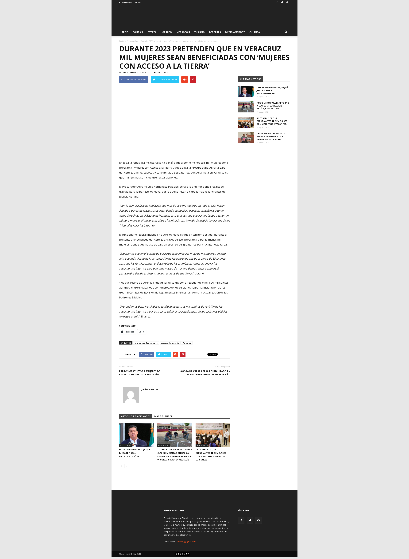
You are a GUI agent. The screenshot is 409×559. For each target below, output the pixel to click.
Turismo (199, 32)
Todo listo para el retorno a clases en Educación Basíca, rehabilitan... (273, 105)
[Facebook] (276, 2)
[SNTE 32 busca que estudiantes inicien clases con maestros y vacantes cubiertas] (213, 435)
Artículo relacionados (135, 416)
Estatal (153, 32)
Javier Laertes (129, 72)
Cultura (254, 32)
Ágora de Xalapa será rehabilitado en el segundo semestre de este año (205, 372)
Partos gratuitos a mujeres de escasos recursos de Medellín (139, 372)
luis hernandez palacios (146, 343)
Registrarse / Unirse (130, 2)
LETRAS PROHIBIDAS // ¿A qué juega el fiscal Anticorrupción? (134, 453)
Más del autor (163, 416)
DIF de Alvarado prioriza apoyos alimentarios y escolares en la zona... (271, 136)
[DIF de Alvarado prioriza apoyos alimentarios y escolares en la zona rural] (246, 137)
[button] (286, 32)
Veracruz (187, 343)
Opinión (167, 32)
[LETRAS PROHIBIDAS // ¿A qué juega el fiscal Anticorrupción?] (136, 435)
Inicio (124, 32)
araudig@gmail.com (186, 541)
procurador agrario (170, 343)
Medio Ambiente (235, 32)
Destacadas (125, 445)
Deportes (215, 32)
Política (138, 32)
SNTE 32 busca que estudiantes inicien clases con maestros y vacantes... (272, 121)
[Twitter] (282, 2)
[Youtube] (287, 2)
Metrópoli (183, 32)
